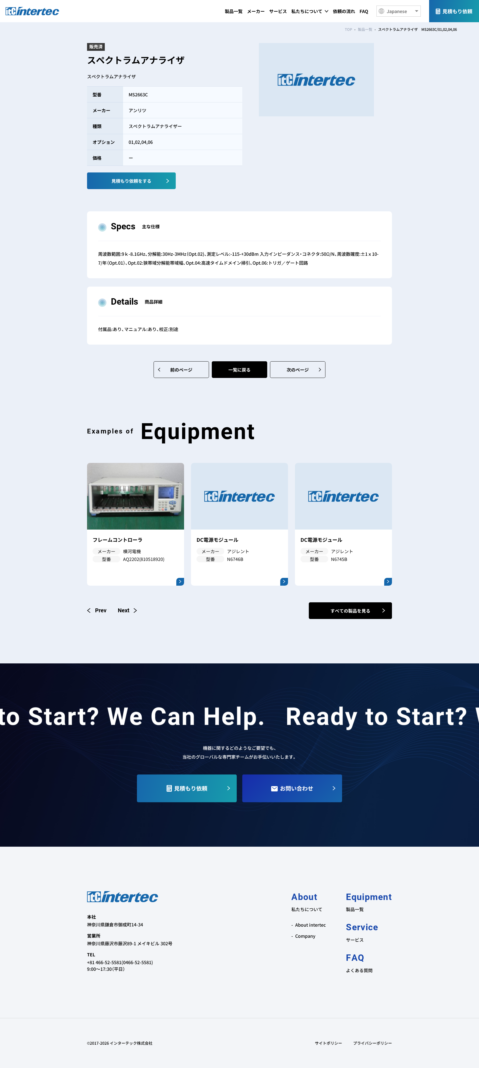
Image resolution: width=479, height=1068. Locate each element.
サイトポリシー (328, 1043)
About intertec (310, 924)
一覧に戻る (239, 369)
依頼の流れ (344, 11)
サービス (278, 11)
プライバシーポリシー (372, 1043)
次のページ (298, 369)
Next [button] (127, 610)
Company (305, 935)
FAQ (364, 11)
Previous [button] (96, 610)
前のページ (181, 369)
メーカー (256, 11)
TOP (348, 29)
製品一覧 (234, 11)
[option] (135, 524)
